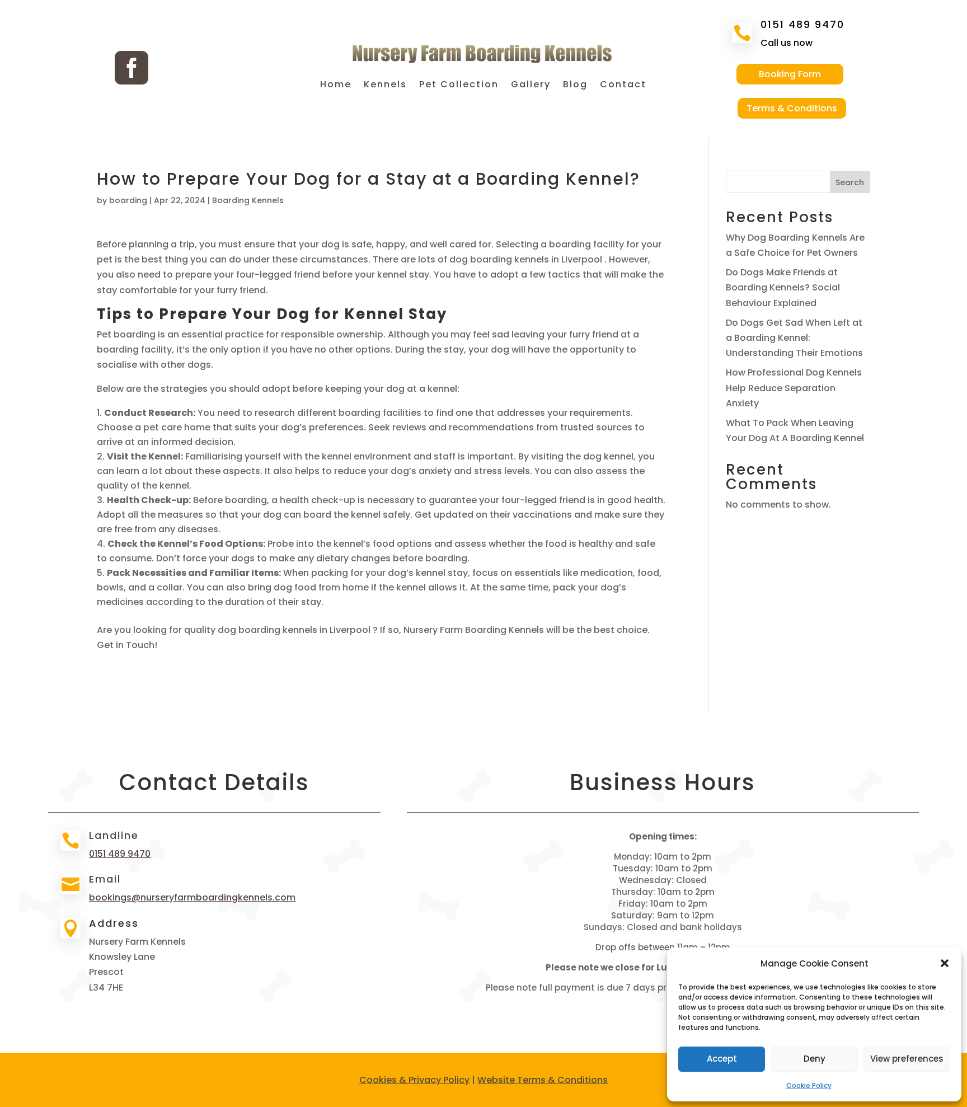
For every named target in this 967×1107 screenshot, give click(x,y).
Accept (722, 1058)
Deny (814, 1058)
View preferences (906, 1058)
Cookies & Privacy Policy (414, 1079)
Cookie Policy (809, 1085)
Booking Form (790, 74)
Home (335, 86)
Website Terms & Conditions (542, 1079)
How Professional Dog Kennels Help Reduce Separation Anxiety (794, 387)
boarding (128, 200)
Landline (114, 835)
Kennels (385, 86)
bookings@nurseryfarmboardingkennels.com (192, 897)
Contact (623, 86)
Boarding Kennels (248, 200)
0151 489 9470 (802, 24)
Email (105, 879)
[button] (944, 963)
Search (849, 182)
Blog (575, 86)
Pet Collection (459, 86)
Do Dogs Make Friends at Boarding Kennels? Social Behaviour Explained (783, 287)
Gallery (531, 86)
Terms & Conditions (792, 108)
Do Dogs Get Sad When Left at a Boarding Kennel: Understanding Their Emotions (794, 337)
